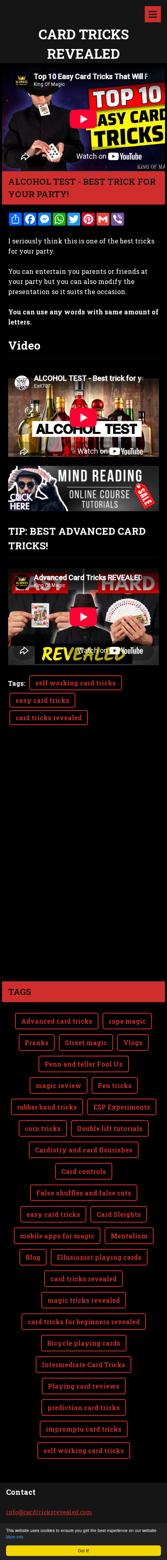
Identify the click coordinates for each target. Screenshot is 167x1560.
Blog (33, 1257)
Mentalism (129, 1235)
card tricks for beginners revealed (84, 1321)
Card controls (83, 1171)
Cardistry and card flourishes (84, 1150)
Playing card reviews (84, 1386)
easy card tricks (42, 700)
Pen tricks (115, 1085)
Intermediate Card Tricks (83, 1364)
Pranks (37, 1042)
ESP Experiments (121, 1107)
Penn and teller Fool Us (84, 1064)
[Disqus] (83, 867)
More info (15, 1537)
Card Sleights (118, 1214)
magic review (58, 1085)
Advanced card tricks (56, 1021)
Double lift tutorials (110, 1128)
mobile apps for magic (57, 1235)
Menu (153, 14)
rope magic (127, 1021)
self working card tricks (75, 683)
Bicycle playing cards (83, 1343)
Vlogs (133, 1042)
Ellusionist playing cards (99, 1257)
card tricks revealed (48, 717)
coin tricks (43, 1128)
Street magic (86, 1042)
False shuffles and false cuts (83, 1193)
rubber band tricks (47, 1107)
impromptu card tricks (84, 1429)
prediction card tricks (83, 1407)
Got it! (83, 1550)
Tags (16, 683)
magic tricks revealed (83, 1300)
